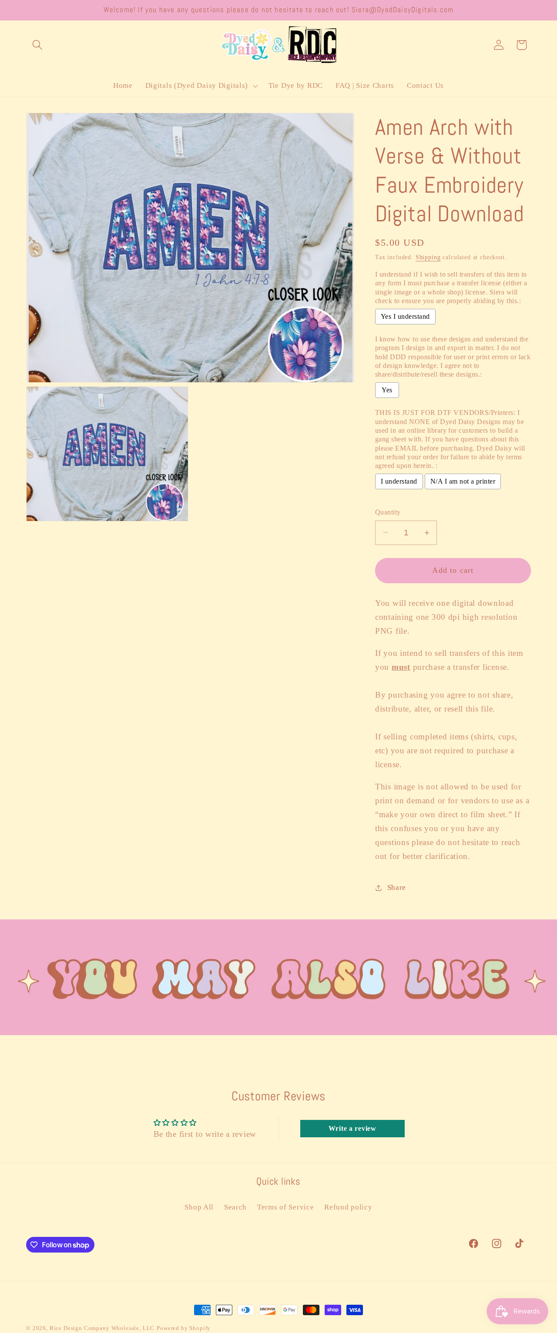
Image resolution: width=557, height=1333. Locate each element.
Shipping (428, 257)
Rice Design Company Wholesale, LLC (102, 1328)
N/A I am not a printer (463, 481)
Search (235, 1207)
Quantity (388, 512)
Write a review (352, 1128)
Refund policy (348, 1207)
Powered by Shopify (184, 1328)
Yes (387, 390)
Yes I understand (405, 316)
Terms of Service (285, 1207)
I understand (399, 481)
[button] (37, 45)
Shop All (199, 1207)
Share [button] (396, 887)
